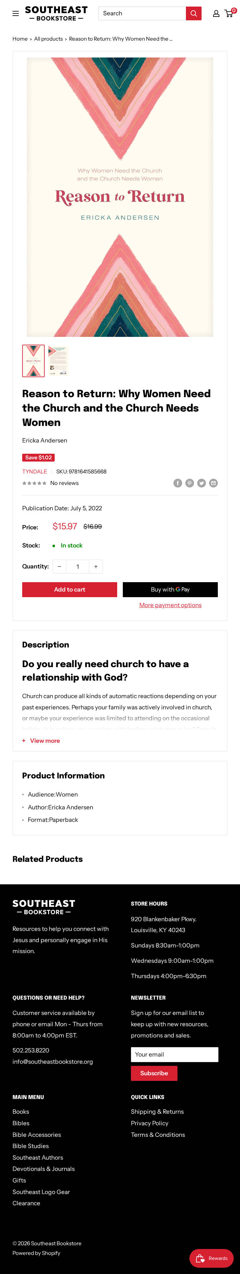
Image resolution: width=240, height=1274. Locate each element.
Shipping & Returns (157, 1111)
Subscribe (154, 1073)
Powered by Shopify (36, 1253)
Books (20, 1111)
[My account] (216, 13)
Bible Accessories (36, 1134)
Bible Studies (30, 1146)
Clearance (26, 1203)
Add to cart (69, 589)
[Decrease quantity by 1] (59, 566)
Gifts (19, 1180)
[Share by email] (213, 482)
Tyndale (34, 471)
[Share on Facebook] (177, 482)
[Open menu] (15, 13)
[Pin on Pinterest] (189, 482)
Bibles (20, 1123)
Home (20, 39)
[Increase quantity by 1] (95, 566)
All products (48, 39)
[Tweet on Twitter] (201, 482)
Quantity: (35, 566)
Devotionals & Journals (43, 1168)
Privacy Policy (149, 1123)
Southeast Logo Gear (41, 1192)
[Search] (194, 13)
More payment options (170, 605)
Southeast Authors (37, 1157)
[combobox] (142, 13)
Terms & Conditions (158, 1134)
